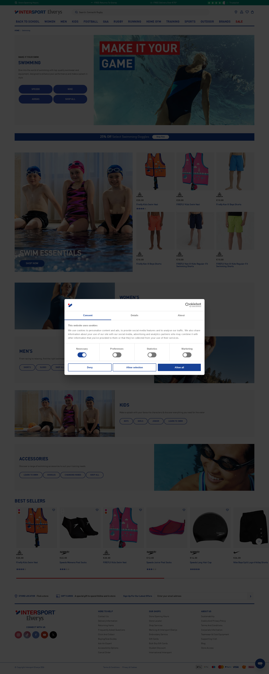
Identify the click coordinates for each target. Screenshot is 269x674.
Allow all (179, 367)
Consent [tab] (87, 315)
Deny (90, 367)
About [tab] (181, 315)
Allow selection (134, 367)
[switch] (117, 354)
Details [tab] (134, 315)
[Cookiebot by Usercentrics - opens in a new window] (187, 305)
